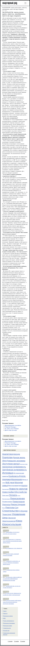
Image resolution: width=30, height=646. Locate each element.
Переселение (17, 498)
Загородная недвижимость (14, 467)
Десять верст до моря (11, 430)
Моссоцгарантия (14, 485)
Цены (5, 517)
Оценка (18, 495)
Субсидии (23, 511)
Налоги (24, 485)
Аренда (16, 454)
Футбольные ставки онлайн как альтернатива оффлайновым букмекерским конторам (12, 579)
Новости (5, 527)
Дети (4, 461)
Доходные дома (23, 464)
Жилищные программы (9, 623)
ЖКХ (4, 618)
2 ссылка (16, 641)
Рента (3, 507)
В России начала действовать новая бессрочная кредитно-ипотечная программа (12, 602)
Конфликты (13, 476)
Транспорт (7, 514)
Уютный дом (6, 630)
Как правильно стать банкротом (14, 548)
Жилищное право (7, 625)
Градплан (7, 457)
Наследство (5, 489)
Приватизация (19, 502)
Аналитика (7, 454)
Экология (12, 518)
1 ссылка (10, 641)
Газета (4, 611)
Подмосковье (7, 502)
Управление (18, 514)
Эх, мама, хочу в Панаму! (12, 428)
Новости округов (18, 488)
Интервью (7, 473)
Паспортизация (6, 499)
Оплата (13, 495)
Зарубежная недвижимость (14, 470)
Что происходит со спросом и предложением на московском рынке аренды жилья (12, 541)
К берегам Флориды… (11, 427)
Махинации (16, 479)
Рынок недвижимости (8, 620)
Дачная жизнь (19, 457)
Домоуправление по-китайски (13, 425)
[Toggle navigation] (25, 3)
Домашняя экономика (16, 461)
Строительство (10, 510)
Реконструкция (18, 504)
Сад (16, 508)
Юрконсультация (11, 524)
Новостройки (8, 492)
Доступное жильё (11, 464)
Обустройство (20, 492)
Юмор (19, 521)
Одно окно (5, 495)
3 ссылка (22, 641)
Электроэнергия (9, 521)
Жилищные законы (8, 616)
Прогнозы (6, 505)
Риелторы (10, 507)
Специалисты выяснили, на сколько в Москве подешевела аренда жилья (11, 562)
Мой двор (10, 482)
